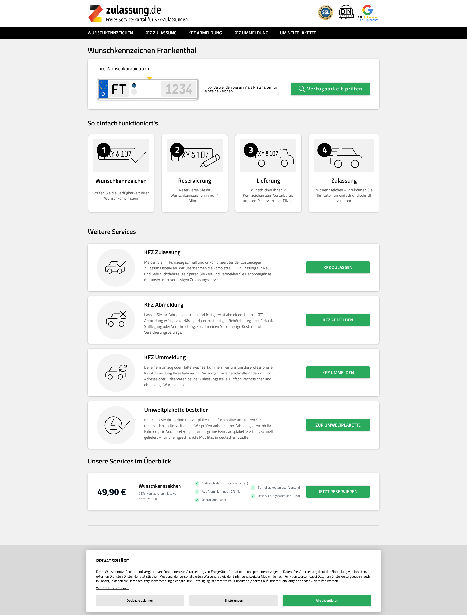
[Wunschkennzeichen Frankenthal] (138, 13)
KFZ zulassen (337, 267)
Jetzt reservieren (338, 491)
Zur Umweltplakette (338, 425)
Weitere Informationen (112, 587)
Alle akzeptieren (327, 600)
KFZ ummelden (338, 372)
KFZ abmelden (338, 320)
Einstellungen (233, 600)
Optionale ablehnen (140, 600)
